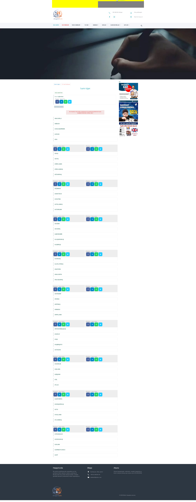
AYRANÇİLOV (59, 434)
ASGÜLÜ (57, 334)
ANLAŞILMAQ (59, 279)
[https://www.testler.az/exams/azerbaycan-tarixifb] (55, 254)
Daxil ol (136, 16)
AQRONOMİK (58, 234)
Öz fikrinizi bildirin (59, 106)
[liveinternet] (140, 495)
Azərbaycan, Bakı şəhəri (96, 471)
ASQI (56, 339)
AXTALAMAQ (58, 204)
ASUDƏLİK (58, 364)
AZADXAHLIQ (59, 439)
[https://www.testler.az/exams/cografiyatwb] (68, 149)
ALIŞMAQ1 (58, 244)
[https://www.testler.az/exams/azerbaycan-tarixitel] (59, 254)
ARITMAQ (57, 304)
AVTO (56, 409)
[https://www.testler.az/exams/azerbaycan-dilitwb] (100, 149)
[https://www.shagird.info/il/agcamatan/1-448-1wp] (65, 102)
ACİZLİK (57, 134)
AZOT (56, 455)
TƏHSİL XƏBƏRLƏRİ (76, 25)
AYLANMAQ (58, 420)
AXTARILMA (58, 209)
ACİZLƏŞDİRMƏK (60, 129)
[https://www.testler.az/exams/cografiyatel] (59, 149)
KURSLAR (104, 25)
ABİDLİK (57, 123)
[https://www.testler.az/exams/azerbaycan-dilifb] (88, 149)
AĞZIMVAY (58, 188)
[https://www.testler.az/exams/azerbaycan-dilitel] (92, 149)
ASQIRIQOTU (58, 344)
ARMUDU (57, 309)
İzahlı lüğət (57, 84)
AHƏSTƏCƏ (58, 193)
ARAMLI (57, 299)
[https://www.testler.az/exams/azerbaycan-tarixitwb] (68, 254)
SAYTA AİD (126, 25)
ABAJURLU (58, 118)
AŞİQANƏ (57, 374)
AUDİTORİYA (58, 399)
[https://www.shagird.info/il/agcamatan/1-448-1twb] (70, 102)
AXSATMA (58, 199)
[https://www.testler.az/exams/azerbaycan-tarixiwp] (64, 254)
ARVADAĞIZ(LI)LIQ (60, 329)
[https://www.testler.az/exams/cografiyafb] (55, 149)
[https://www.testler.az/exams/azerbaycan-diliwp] (96, 149)
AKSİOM (57, 223)
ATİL (56, 379)
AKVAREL (58, 229)
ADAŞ (56, 153)
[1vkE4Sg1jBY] (121, 0)
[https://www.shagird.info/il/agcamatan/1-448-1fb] (57, 102)
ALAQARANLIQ (59, 239)
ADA (56, 139)
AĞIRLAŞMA (58, 164)
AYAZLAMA (58, 414)
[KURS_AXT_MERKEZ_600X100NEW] (75, 4)
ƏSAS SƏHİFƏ (56, 25)
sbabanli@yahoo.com (95, 477)
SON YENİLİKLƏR (65, 25)
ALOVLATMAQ (59, 264)
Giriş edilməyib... (138, 12)
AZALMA (57, 444)
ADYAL (57, 158)
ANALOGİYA (58, 274)
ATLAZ (57, 385)
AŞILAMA (57, 369)
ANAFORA (58, 269)
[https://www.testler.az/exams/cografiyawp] (64, 149)
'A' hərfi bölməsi (66, 84)
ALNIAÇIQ (58, 258)
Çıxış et (141, 16)
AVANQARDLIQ (59, 404)
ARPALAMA (58, 314)
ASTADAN (58, 349)
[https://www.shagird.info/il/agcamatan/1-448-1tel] (61, 102)
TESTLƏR (86, 25)
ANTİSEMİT (58, 293)
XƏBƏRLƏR (95, 25)
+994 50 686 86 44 (95, 474)
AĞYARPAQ (58, 174)
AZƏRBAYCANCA (60, 449)
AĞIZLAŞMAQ (59, 169)
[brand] (57, 491)
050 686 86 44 (116, 12)
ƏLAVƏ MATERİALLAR (115, 25)
